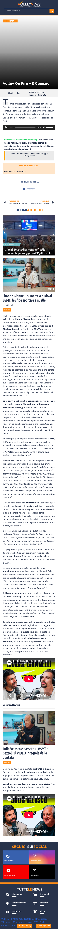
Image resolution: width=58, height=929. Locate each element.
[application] (29, 127)
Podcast (10, 21)
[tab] (16, 895)
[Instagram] (35, 856)
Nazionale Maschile (10, 245)
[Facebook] (7, 856)
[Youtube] (8, 870)
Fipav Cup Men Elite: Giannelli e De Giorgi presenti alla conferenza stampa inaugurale (27, 253)
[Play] (6, 127)
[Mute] (44, 127)
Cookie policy (43, 925)
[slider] (50, 127)
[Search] (52, 11)
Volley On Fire (18, 171)
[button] (18, 93)
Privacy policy (24, 925)
